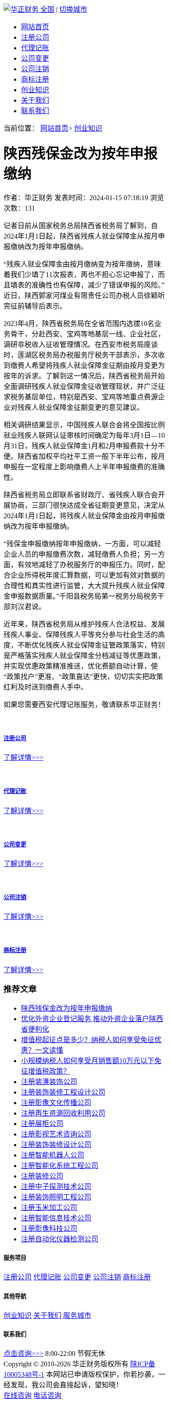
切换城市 (73, 9)
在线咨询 (18, 1395)
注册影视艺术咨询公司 (56, 1134)
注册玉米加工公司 (49, 1207)
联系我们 (35, 110)
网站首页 (35, 27)
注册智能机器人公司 (52, 1155)
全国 (47, 9)
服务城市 (77, 1315)
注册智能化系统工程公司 (59, 1165)
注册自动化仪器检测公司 (59, 1239)
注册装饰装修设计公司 (56, 1144)
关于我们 (35, 100)
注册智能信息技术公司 (56, 1218)
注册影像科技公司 (49, 1228)
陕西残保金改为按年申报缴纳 (66, 1008)
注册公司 (35, 37)
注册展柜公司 (42, 1123)
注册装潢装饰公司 (49, 1081)
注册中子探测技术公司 (56, 1186)
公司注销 (35, 69)
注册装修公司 (42, 1176)
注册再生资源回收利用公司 (63, 1113)
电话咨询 (47, 1395)
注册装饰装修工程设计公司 (63, 1092)
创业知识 (35, 90)
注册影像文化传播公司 (56, 1102)
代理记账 (35, 48)
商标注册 (35, 79)
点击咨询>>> (23, 1353)
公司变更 (35, 58)
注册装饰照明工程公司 (56, 1197)
